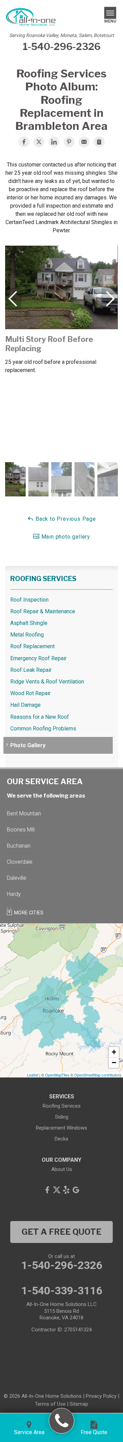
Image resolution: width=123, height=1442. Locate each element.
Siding (61, 1117)
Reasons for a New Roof (39, 717)
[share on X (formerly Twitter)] (38, 141)
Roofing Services (43, 578)
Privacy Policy (101, 1396)
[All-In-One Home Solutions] (61, 1421)
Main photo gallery (65, 536)
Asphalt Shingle (28, 623)
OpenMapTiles (57, 1074)
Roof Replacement (32, 646)
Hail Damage (25, 705)
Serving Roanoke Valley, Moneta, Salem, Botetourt (61, 35)
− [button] (114, 1062)
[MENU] (110, 13)
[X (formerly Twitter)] (57, 1190)
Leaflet (32, 1074)
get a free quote (61, 1232)
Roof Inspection (29, 599)
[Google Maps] (76, 1190)
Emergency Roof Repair (38, 658)
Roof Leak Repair (31, 670)
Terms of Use (50, 1404)
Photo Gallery (27, 745)
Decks (61, 1139)
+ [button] (114, 1052)
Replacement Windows (61, 1128)
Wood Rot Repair (30, 693)
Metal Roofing (27, 634)
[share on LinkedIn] (54, 141)
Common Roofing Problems (43, 728)
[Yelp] (66, 1190)
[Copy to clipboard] (99, 141)
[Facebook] (47, 1190)
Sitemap (79, 1404)
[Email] (84, 141)
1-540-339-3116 (61, 1290)
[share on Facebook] (23, 141)
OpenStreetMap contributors (97, 1074)
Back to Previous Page (65, 519)
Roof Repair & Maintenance (42, 611)
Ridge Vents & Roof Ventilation (47, 681)
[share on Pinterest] (69, 141)
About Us (61, 1169)
